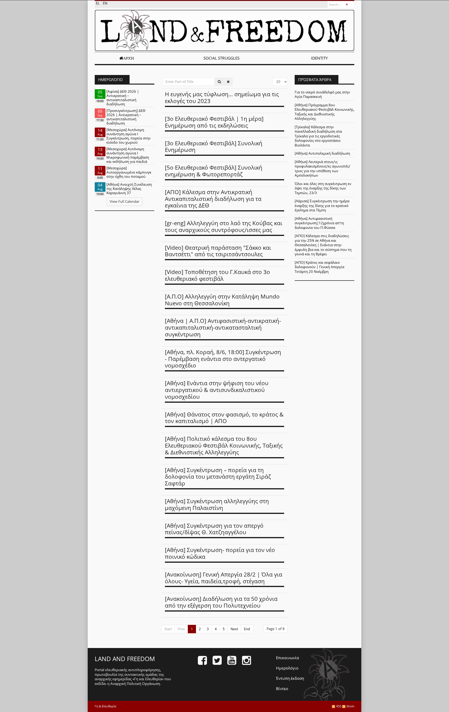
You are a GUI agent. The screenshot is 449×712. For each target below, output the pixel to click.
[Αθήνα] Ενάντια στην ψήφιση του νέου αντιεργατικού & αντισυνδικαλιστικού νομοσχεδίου (216, 389)
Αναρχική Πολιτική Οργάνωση (135, 683)
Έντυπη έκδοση (290, 678)
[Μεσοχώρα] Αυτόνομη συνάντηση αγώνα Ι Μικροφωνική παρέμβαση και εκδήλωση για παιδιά (127, 155)
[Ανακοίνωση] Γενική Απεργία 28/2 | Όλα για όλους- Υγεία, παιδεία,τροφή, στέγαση (223, 577)
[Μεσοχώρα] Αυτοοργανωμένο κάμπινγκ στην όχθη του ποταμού (128, 172)
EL (98, 3)
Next (234, 629)
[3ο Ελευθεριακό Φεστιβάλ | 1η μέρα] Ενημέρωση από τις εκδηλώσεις (214, 122)
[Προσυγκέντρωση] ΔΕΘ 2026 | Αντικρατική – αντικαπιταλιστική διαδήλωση (125, 116)
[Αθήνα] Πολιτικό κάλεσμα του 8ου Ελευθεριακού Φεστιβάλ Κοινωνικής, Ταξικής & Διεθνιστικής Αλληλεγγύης (224, 445)
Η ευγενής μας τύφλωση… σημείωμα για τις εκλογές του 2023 (222, 97)
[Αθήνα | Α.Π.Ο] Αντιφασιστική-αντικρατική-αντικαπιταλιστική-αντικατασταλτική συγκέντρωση (223, 327)
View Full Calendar (124, 201)
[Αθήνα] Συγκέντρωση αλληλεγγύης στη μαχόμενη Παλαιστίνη (217, 504)
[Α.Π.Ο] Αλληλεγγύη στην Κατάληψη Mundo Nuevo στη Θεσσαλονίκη (222, 299)
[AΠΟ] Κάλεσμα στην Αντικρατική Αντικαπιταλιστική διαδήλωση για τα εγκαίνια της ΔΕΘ (213, 198)
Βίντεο (282, 688)
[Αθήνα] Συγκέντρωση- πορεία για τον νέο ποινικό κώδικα (220, 553)
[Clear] (228, 82)
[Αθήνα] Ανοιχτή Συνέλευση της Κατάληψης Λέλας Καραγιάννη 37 (129, 188)
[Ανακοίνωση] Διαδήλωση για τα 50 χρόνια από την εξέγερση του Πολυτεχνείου (221, 602)
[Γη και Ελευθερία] (224, 30)
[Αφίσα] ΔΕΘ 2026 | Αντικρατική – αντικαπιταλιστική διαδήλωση (122, 97)
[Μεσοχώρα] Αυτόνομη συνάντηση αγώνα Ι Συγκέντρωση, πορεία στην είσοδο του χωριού (128, 136)
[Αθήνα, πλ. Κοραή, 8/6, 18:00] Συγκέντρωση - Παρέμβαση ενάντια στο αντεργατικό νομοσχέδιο (223, 358)
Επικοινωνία (287, 657)
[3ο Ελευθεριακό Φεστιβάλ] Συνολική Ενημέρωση (213, 146)
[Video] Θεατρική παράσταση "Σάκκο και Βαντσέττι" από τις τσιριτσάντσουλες (218, 251)
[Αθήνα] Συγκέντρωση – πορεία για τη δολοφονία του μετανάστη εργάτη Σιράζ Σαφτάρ (218, 476)
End (247, 629)
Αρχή (128, 58)
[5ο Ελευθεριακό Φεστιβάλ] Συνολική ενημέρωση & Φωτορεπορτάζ (213, 171)
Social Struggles (221, 58)
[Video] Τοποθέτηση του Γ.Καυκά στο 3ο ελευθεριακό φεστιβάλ (217, 275)
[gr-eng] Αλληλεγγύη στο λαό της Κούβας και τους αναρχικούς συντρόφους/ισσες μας (223, 226)
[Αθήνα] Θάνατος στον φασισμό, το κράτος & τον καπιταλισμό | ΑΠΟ (224, 417)
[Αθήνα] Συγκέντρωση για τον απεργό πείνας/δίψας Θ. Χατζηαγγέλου (214, 529)
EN (105, 3)
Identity (319, 58)
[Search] (219, 82)
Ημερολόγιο (287, 668)
